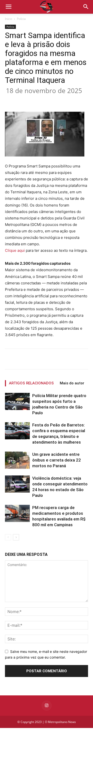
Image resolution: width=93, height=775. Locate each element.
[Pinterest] (48, 100)
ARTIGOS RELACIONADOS (31, 383)
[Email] (71, 100)
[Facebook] (26, 100)
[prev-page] (8, 537)
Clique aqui (15, 250)
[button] (86, 6)
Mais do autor (72, 383)
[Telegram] (83, 100)
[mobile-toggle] (8, 6)
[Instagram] (47, 706)
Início (8, 19)
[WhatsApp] (60, 100)
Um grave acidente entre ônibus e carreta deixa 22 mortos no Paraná (56, 460)
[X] (37, 100)
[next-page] (16, 537)
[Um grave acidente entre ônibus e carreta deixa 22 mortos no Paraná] (17, 460)
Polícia (21, 19)
